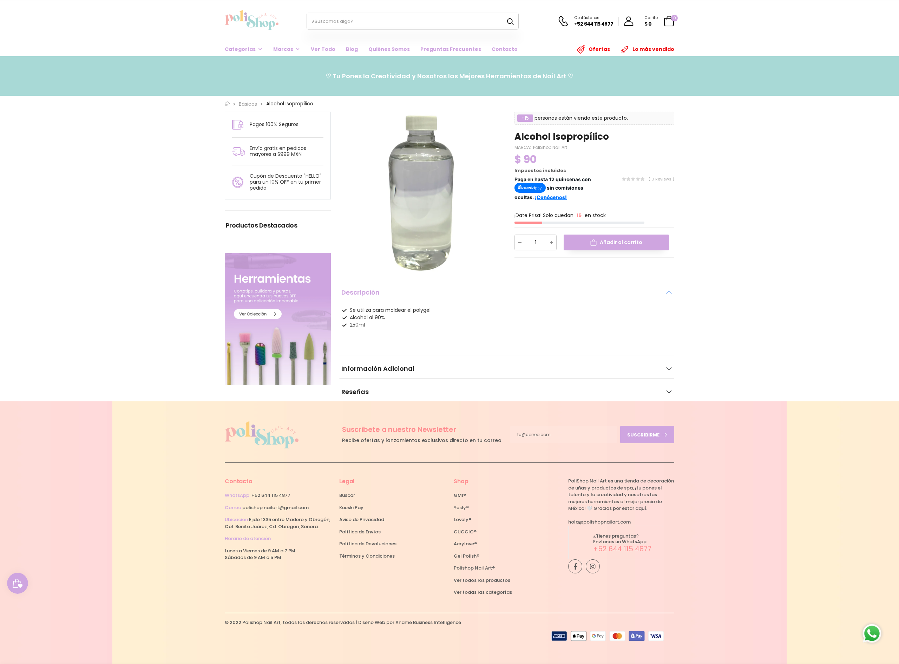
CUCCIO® (465, 531)
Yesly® (461, 507)
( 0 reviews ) (661, 179)
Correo (233, 507)
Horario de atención (248, 538)
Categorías (240, 49)
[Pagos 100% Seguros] (237, 124)
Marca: (523, 147)
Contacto (505, 49)
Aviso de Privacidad (361, 519)
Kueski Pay (351, 507)
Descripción (360, 292)
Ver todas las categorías (483, 592)
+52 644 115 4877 (270, 495)
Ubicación (236, 519)
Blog (352, 49)
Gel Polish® (466, 556)
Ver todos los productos (482, 580)
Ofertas (599, 49)
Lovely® (462, 519)
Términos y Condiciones (367, 556)
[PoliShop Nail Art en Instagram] (593, 566)
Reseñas (355, 391)
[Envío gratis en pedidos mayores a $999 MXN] (238, 152)
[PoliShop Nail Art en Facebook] (575, 566)
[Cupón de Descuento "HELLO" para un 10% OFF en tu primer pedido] (237, 182)
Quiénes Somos (389, 49)
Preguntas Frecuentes (450, 49)
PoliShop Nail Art (550, 147)
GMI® (460, 495)
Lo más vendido (653, 49)
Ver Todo (323, 49)
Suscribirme (643, 435)
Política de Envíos (360, 531)
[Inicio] (227, 103)
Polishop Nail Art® (474, 568)
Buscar (347, 495)
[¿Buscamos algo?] (510, 21)
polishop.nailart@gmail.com (275, 507)
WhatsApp (237, 495)
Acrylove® (465, 543)
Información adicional (377, 368)
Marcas (283, 49)
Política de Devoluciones (367, 543)
